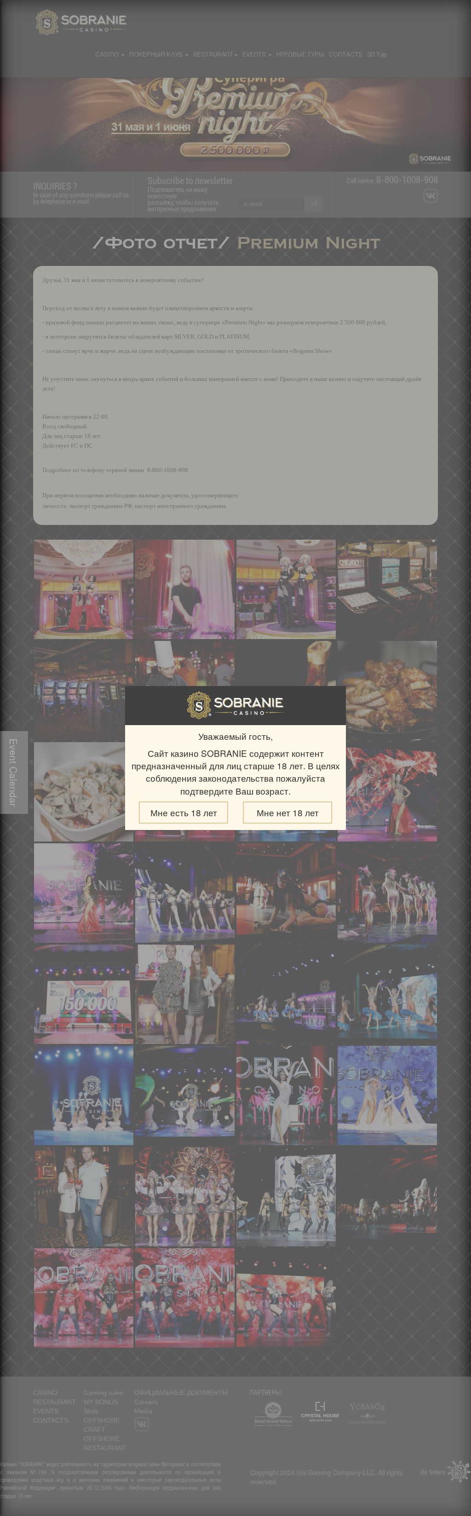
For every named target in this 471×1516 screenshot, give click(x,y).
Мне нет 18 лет (288, 812)
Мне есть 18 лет (183, 812)
